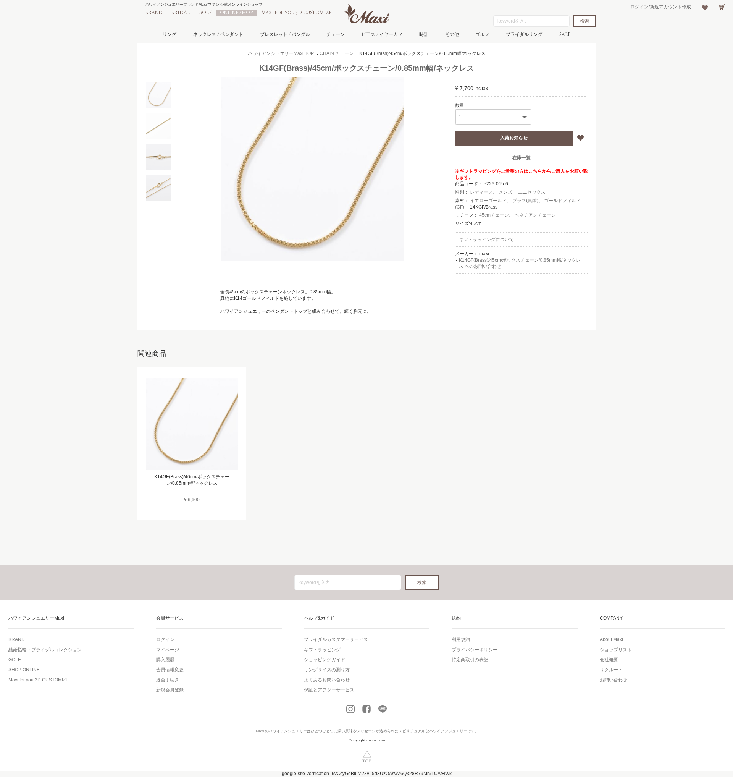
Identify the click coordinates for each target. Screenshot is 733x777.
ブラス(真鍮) (525, 200)
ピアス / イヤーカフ (382, 34)
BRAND (154, 13)
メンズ (505, 192)
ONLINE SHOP (236, 13)
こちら (535, 171)
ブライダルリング (524, 34)
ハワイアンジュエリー (288, 731)
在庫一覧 (521, 157)
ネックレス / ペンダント (218, 34)
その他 (452, 34)
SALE (564, 34)
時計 (423, 34)
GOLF (205, 13)
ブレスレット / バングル (285, 34)
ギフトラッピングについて (486, 239)
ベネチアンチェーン (535, 215)
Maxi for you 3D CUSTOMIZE (296, 13)
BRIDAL (180, 13)
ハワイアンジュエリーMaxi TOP (281, 53)
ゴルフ (482, 34)
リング (169, 34)
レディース (481, 192)
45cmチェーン (494, 215)
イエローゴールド (488, 200)
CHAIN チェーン (337, 53)
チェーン (335, 34)
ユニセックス (532, 192)
